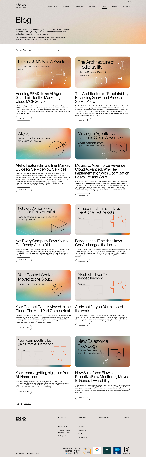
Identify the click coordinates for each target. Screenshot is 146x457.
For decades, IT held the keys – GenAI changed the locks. (100, 243)
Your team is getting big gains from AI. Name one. (43, 375)
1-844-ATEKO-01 (64, 430)
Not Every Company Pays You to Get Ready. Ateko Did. (42, 243)
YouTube (81, 434)
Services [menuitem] (66, 6)
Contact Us (63, 427)
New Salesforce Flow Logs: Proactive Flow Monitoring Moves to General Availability (102, 377)
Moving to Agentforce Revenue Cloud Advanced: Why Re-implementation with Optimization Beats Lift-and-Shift (102, 171)
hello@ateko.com (64, 436)
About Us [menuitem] (79, 6)
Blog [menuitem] (104, 6)
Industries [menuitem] (52, 6)
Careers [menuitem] (114, 6)
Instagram (81, 437)
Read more (22, 118)
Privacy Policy (20, 453)
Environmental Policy (33, 453)
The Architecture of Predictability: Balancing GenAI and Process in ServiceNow (102, 97)
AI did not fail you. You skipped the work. (99, 309)
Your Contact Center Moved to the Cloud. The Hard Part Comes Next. (43, 309)
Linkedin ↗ (82, 430)
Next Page (27, 404)
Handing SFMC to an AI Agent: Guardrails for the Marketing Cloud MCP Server (40, 97)
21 (21, 404)
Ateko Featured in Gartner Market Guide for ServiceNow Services (43, 167)
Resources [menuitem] (92, 6)
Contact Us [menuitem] (126, 6)
